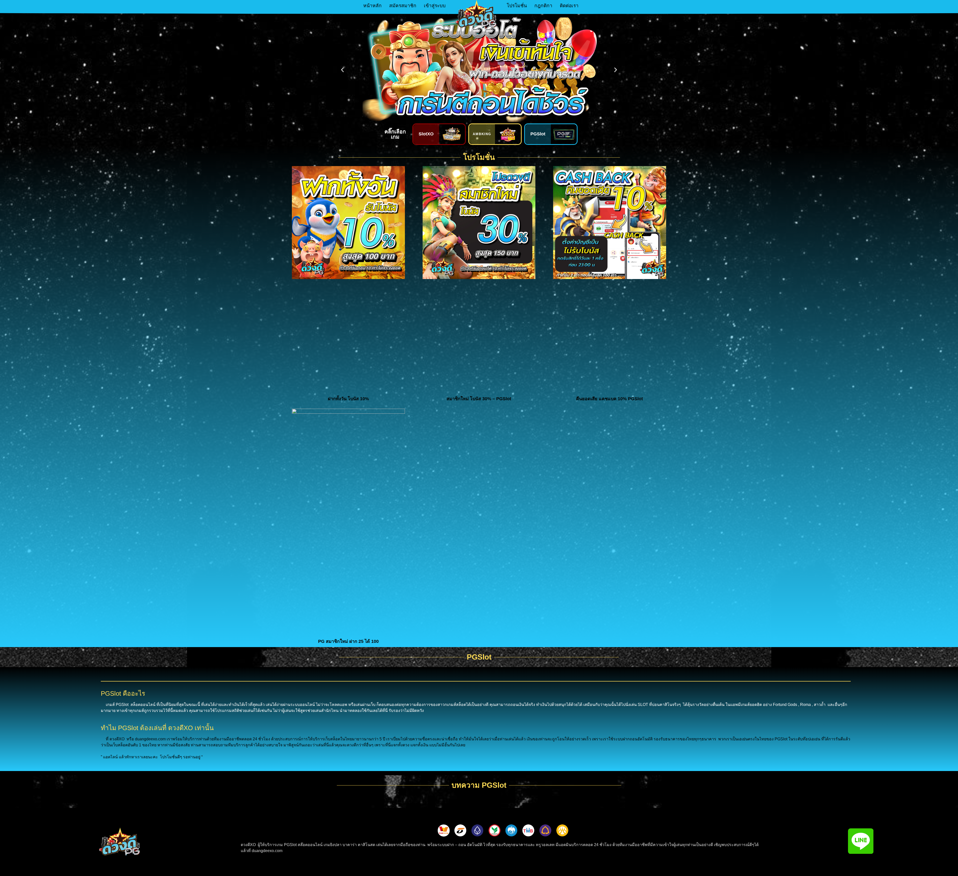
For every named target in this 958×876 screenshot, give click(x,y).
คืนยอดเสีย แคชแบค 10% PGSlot (609, 398)
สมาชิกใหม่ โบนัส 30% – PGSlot (479, 398)
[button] (342, 70)
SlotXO (426, 133)
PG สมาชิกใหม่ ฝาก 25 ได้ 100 (348, 641)
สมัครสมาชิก (402, 5)
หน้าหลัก (372, 5)
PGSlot (537, 133)
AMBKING (482, 134)
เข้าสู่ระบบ (435, 5)
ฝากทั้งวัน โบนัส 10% (348, 398)
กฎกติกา (543, 5)
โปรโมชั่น (517, 5)
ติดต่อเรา (569, 5)
